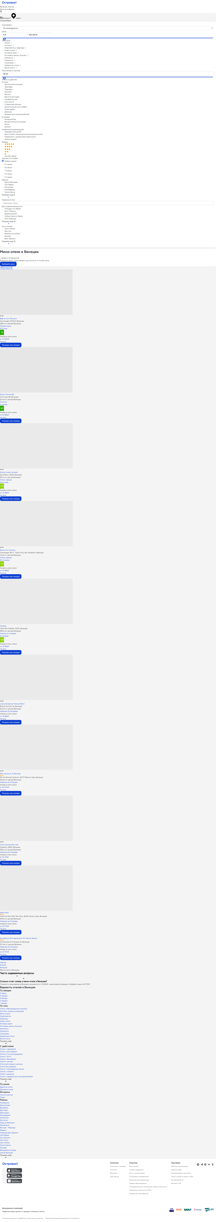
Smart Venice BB (7, 394)
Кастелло (4, 1120)
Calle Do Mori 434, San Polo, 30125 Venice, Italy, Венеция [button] (23, 916)
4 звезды (3, 996)
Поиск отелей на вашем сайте (182, 1176)
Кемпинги (4, 1028)
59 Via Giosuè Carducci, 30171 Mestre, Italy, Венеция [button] (21, 777)
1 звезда (3, 1003)
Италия (3, 965)
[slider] (4, 39)
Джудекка (4, 1108)
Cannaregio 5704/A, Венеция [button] (12, 321)
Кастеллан (4, 1118)
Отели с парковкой (8, 1049)
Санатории (4, 1033)
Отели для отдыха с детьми (11, 1064)
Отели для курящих (8, 1066)
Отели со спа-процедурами (11, 1054)
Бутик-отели (5, 1038)
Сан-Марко (4, 1135)
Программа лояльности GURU (140, 1190)
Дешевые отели (6, 1089)
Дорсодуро (4, 1113)
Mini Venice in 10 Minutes (10, 773)
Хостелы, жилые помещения (12, 1011)
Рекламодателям (177, 1180)
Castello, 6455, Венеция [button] (10, 847)
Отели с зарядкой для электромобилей (16, 1076)
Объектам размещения (179, 1166)
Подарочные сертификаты (139, 1194)
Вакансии (113, 1173)
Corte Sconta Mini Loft (9, 844)
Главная (3, 962)
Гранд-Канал (5, 1105)
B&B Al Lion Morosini (8, 318)
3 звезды (3, 998)
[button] (108, 9)
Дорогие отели (6, 1087)
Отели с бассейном (8, 1059)
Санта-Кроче (5, 1145)
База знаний (133, 1166)
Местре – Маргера (7, 1127)
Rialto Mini (4, 912)
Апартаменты (5, 1016)
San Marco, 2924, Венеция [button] (11, 475)
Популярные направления (139, 1176)
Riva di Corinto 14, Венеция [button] (11, 706)
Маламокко (4, 1125)
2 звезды (3, 1001)
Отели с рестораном (8, 1051)
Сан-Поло (4, 1140)
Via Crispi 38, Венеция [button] (9, 397)
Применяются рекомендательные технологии (62, 1218)
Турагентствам (176, 1170)
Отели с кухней (6, 1061)
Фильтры (6, 18)
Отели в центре (6, 1095)
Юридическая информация (139, 1180)
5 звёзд (3, 993)
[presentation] (108, 28)
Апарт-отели (5, 1021)
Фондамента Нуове (8, 1150)
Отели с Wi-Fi (5, 1056)
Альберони (4, 1103)
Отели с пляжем (6, 1071)
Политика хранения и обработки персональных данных (22, 1218)
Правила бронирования (137, 1183)
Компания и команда (118, 1166)
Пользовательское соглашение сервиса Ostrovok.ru (148, 1187)
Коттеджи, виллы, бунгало (11, 1026)
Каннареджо (5, 1115)
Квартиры (4, 1018)
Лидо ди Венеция (7, 1122)
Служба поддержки (136, 1170)
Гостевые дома (6, 1023)
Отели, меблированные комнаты (13, 1009)
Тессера (3, 1147)
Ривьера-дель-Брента (9, 1132)
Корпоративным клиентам (180, 1173)
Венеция (3, 967)
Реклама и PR (176, 1183)
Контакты (113, 1170)
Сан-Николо (5, 1137)
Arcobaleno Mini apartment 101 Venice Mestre (18, 938)
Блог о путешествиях (137, 1173)
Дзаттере (4, 1110)
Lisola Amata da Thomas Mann (12, 704)
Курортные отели (7, 1036)
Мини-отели (5, 1013)
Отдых (2, 1097)
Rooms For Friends (7, 550)
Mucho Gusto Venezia (9, 472)
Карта (8, 20)
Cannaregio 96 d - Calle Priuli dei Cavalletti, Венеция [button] (22, 552)
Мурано (3, 1130)
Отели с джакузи (7, 1074)
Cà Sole (3, 626)
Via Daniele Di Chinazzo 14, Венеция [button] (14, 942)
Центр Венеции (6, 1152)
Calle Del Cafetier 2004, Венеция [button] (13, 628)
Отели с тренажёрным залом (12, 1069)
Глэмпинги (4, 1031)
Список (3, 20)
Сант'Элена (5, 1142)
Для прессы (114, 1176)
